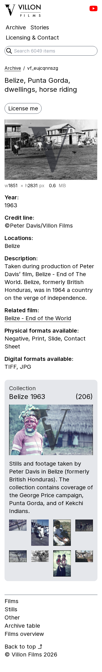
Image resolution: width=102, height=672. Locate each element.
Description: (21, 258)
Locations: (19, 238)
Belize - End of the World (38, 318)
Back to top (24, 646)
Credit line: (19, 217)
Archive (13, 68)
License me (23, 108)
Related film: (22, 310)
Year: (12, 197)
